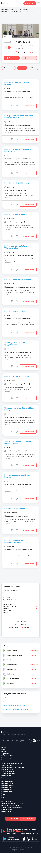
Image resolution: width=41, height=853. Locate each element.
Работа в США (6, 796)
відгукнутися (29, 106)
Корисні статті (6, 776)
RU (31, 740)
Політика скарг (6, 810)
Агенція (15, 590)
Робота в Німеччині (7, 785)
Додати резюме (12, 818)
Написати (30, 58)
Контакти (4, 760)
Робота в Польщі (7, 783)
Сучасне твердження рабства (11, 807)
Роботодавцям (29, 3)
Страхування (5, 754)
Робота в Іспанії (6, 792)
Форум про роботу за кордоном (12, 767)
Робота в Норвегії (7, 787)
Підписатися (13, 58)
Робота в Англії (6, 790)
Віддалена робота (7, 794)
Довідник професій (7, 771)
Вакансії (22, 68)
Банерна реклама (7, 756)
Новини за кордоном (8, 778)
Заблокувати (21, 624)
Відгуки (33, 68)
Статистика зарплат (8, 774)
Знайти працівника (7, 769)
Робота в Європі (7, 781)
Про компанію (8, 68)
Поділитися (28, 627)
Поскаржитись (16, 627)
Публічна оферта (7, 801)
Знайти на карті (6, 765)
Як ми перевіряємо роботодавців (12, 803)
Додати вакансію (28, 818)
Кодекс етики (6, 812)
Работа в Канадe (7, 798)
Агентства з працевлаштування (12, 763)
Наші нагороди (6, 758)
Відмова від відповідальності (11, 805)
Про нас (4, 747)
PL (37, 740)
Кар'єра (3, 749)
